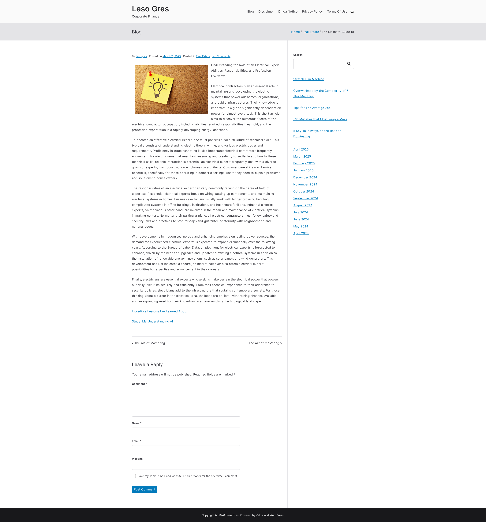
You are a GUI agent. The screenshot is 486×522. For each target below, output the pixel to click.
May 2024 (300, 226)
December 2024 (305, 177)
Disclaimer (266, 11)
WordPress (276, 515)
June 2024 (301, 219)
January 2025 (303, 170)
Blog (250, 11)
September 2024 (305, 198)
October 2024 (303, 191)
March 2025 (302, 156)
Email (136, 441)
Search (298, 54)
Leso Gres (150, 8)
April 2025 (301, 149)
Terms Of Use (337, 11)
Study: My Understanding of (152, 321)
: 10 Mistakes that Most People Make (320, 119)
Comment (139, 383)
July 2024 (300, 212)
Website (137, 458)
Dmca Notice (287, 11)
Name (137, 423)
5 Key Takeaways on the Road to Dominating (317, 133)
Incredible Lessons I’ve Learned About (160, 311)
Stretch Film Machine (308, 79)
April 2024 (301, 233)
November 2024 (305, 184)
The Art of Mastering (149, 343)
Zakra (260, 515)
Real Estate (203, 56)
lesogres (141, 56)
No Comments (221, 56)
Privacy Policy (312, 11)
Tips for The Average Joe (312, 108)
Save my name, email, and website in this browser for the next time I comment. (188, 476)
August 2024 (302, 205)
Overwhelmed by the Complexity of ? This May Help (320, 93)
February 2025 (304, 163)
